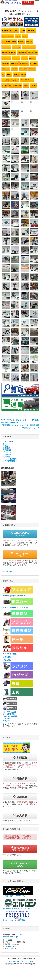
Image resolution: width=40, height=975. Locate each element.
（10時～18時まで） (21, 534)
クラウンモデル (31, 30)
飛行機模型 (7, 450)
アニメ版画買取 (9, 714)
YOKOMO (33, 85)
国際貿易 (30, 52)
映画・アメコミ (24, 596)
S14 (3, 74)
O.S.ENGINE (33, 63)
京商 (36, 52)
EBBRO (18, 36)
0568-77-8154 (11, 946)
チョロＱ (4, 85)
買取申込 (28, 2)
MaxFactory (5, 63)
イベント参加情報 (10, 459)
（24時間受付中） (21, 554)
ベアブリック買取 (10, 654)
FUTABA (24, 36)
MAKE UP (24, 58)
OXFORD (14, 69)
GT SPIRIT (21, 41)
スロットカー (23, 607)
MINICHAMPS (23, 69)
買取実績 (6, 457)
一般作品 (6, 596)
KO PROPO (12, 52)
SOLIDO (9, 74)
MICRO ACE (14, 63)
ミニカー (6, 446)
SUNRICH (16, 74)
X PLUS (26, 85)
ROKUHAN (32, 69)
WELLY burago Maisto (15, 85)
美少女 (14, 596)
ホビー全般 (7, 454)
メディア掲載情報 (10, 461)
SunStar (23, 74)
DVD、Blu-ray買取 (10, 716)
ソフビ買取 (7, 657)
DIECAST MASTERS (7, 36)
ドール (5, 444)
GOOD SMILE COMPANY (9, 41)
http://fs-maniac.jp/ (10, 937)
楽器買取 (6, 721)
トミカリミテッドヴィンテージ (10, 80)
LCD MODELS (6, 58)
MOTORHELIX (24, 63)
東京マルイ (32, 58)
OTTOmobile (5, 69)
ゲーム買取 (7, 718)
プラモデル (7, 452)
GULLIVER (29, 41)
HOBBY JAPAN (6, 47)
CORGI (23, 30)
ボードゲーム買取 (10, 712)
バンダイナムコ (14, 30)
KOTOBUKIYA (22, 52)
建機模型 (13, 607)
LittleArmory (15, 58)
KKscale (4, 52)
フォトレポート (9, 441)
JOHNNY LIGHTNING (29, 47)
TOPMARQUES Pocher (27, 80)
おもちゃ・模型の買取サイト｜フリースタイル (20, 961)
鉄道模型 (6, 448)
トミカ (5, 607)
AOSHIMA (5, 30)
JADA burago (17, 47)
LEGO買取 (7, 660)
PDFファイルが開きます (20, 848)
